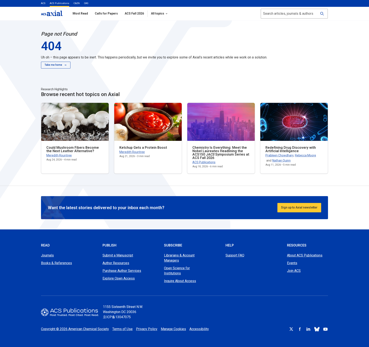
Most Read (80, 13)
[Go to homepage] (51, 13)
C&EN (76, 3)
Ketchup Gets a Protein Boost (143, 148)
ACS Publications (59, 3)
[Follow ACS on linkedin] (308, 329)
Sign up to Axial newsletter (299, 207)
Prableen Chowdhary (279, 155)
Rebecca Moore (305, 155)
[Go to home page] (70, 312)
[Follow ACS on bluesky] (316, 329)
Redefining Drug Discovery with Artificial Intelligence (290, 149)
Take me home (53, 64)
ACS (43, 3)
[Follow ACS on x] (291, 329)
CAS (86, 3)
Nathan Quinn (281, 160)
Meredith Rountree (59, 155)
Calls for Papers (106, 13)
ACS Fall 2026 (134, 13)
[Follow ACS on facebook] (299, 329)
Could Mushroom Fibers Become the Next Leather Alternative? (72, 149)
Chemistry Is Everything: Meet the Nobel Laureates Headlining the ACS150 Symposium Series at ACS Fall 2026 (220, 153)
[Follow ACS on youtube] (325, 329)
